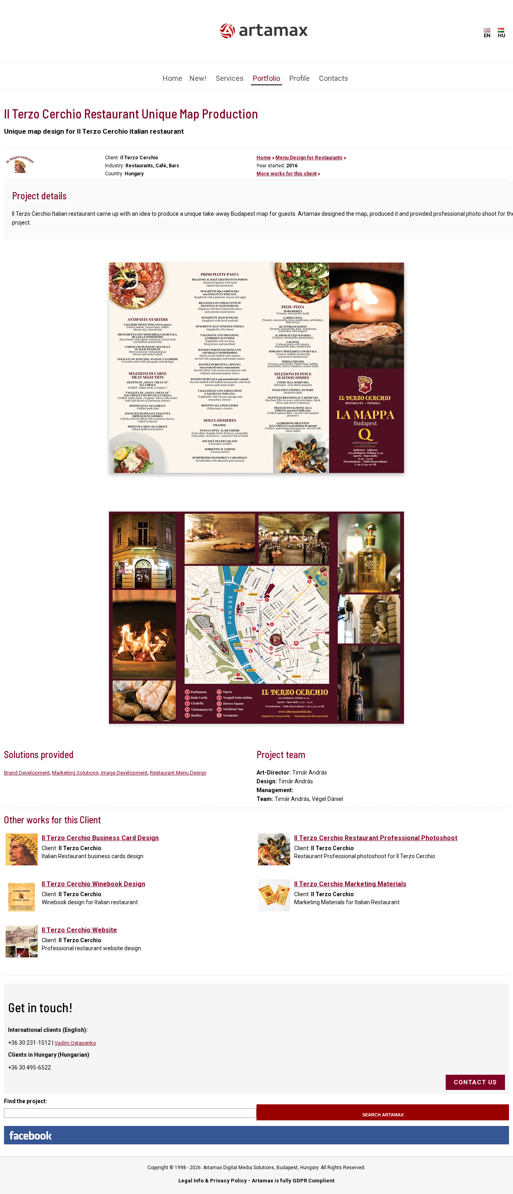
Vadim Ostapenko (75, 1037)
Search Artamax (383, 1108)
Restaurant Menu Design (178, 767)
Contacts (333, 73)
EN (487, 35)
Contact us (475, 1076)
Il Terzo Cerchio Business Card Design (100, 832)
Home (172, 73)
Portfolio (266, 73)
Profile (299, 73)
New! (198, 73)
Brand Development (27, 767)
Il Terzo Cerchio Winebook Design (93, 878)
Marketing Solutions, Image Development (99, 767)
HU (501, 35)
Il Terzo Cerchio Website (79, 924)
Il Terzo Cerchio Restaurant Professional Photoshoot (375, 832)
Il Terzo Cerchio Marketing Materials (350, 878)
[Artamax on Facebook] (256, 1129)
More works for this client (286, 168)
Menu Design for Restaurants (309, 152)
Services (230, 73)
